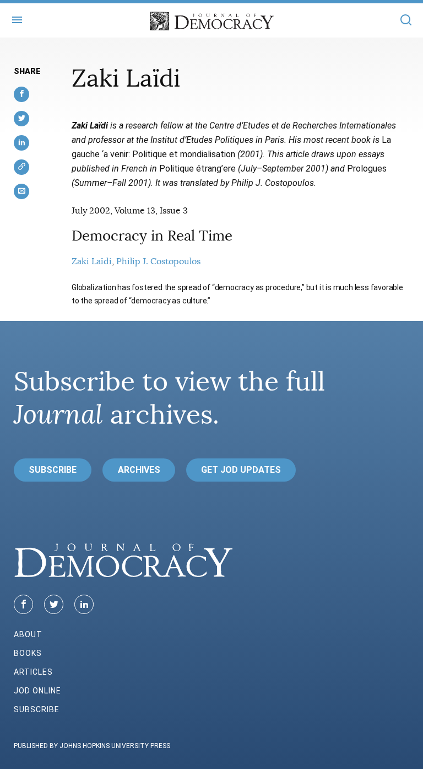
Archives (139, 469)
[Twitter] (53, 604)
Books (28, 653)
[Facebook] (23, 604)
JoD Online (37, 690)
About (28, 634)
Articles (33, 671)
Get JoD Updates (241, 469)
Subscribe (53, 469)
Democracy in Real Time (152, 236)
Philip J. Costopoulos (158, 261)
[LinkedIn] (84, 604)
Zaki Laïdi (92, 261)
